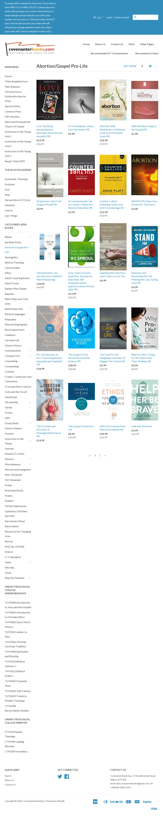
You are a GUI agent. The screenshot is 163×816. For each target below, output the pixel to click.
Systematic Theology (16, 178)
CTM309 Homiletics (16, 751)
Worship (9, 567)
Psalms (9, 495)
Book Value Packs (15, 329)
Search (8, 776)
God (7, 189)
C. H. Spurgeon (13, 556)
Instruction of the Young (14, 441)
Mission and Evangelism (18, 469)
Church (9, 210)
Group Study (11, 423)
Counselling (11, 361)
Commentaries (13, 350)
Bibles (8, 236)
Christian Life (12, 340)
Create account (121, 17)
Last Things (11, 215)
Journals (9, 448)
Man (7, 194)
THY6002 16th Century (18, 690)
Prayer (8, 485)
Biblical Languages (15, 314)
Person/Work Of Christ (17, 199)
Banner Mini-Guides (16, 288)
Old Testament (13, 479)
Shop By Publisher (15, 577)
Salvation (10, 205)
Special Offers (12, 106)
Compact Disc (12, 355)
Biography (10, 319)
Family (8, 407)
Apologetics (11, 257)
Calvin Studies (12, 267)
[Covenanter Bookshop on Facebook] (66, 777)
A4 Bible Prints (13, 242)
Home (86, 44)
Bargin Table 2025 (15, 161)
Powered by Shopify (55, 801)
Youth (8, 572)
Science (9, 551)
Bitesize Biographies (16, 324)
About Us (100, 44)
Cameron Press (13, 111)
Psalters (9, 500)
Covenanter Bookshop (34, 801)
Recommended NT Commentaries (109, 53)
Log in (109, 17)
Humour (9, 433)
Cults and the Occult (16, 391)
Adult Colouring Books (17, 278)
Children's (10, 334)
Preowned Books (14, 490)
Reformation (12, 526)
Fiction (8, 412)
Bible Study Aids (14, 308)
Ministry (9, 458)
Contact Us (117, 44)
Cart (98, 17)
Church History (13, 345)
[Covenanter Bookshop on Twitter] (59, 777)
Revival (9, 541)
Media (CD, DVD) (14, 453)
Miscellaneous (13, 464)
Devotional (11, 397)
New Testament (13, 474)
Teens (8, 562)
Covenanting (12, 366)
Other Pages (147, 44)
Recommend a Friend (146, 53)
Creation (9, 371)
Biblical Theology (14, 262)
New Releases (12, 86)
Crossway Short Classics (18, 386)
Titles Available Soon (16, 81)
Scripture (10, 184)
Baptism (9, 293)
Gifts (7, 417)
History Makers (13, 428)
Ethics (8, 272)
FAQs (131, 44)
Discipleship (11, 402)
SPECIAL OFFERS (14, 546)
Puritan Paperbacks (15, 505)
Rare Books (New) (15, 521)
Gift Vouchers (12, 116)
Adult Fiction (12, 283)
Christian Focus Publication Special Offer (15, 96)
